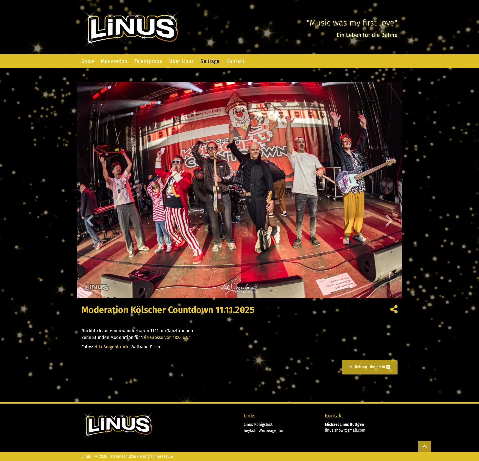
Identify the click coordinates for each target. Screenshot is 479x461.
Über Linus (181, 61)
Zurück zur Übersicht (367, 367)
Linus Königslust (258, 424)
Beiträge (209, 61)
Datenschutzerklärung (130, 456)
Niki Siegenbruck (111, 346)
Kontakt (235, 61)
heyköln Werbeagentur (264, 430)
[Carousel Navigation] (239, 220)
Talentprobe (148, 61)
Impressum (163, 456)
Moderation (114, 61)
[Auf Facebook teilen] (394, 310)
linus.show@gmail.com (345, 430)
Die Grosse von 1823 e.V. (165, 337)
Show (87, 61)
